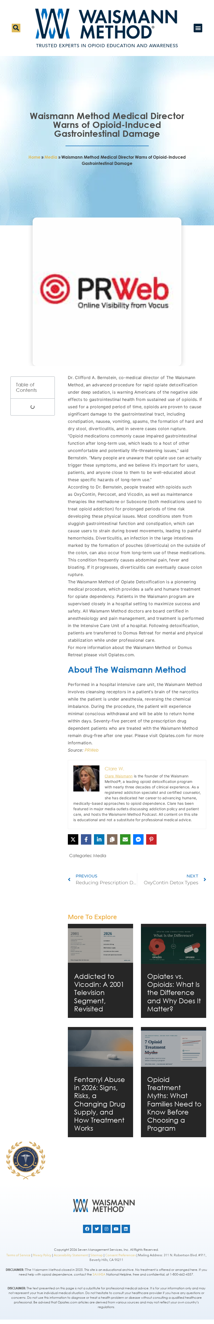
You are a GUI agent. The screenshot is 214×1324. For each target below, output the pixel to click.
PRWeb (92, 750)
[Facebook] (87, 1229)
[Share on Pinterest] (151, 839)
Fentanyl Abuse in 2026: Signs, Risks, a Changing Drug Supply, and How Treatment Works (99, 1103)
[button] (16, 28)
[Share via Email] (125, 839)
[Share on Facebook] (86, 839)
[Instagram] (106, 1229)
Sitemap (96, 1255)
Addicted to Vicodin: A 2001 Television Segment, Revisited (99, 992)
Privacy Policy (42, 1255)
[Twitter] (97, 1229)
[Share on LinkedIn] (99, 839)
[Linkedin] (126, 1229)
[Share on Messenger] (138, 839)
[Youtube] (116, 1229)
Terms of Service (18, 1255)
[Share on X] (73, 839)
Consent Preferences (120, 1255)
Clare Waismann (119, 776)
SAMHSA (99, 1274)
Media (50, 157)
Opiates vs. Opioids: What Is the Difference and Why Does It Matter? (174, 992)
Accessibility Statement (71, 1255)
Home (34, 157)
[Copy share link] (112, 839)
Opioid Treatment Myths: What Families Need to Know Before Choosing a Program (174, 1103)
